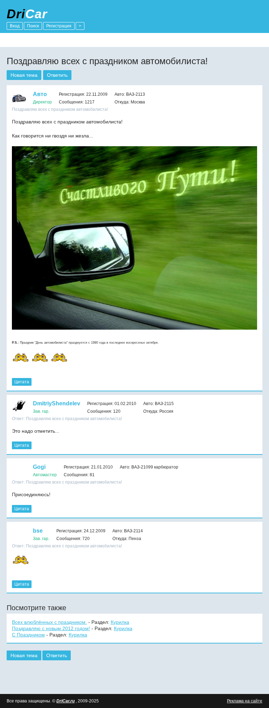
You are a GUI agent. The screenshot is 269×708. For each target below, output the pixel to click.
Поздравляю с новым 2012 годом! (51, 628)
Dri (27, 14)
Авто (40, 94)
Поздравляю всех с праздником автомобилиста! (60, 109)
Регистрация (58, 25)
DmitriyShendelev (56, 403)
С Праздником (28, 635)
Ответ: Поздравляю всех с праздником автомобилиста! (67, 418)
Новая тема (24, 75)
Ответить (57, 75)
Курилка (120, 622)
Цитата (21, 381)
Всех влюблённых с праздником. (49, 622)
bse (38, 531)
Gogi (39, 467)
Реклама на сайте (244, 701)
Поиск (33, 25)
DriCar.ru (65, 701)
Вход (15, 25)
